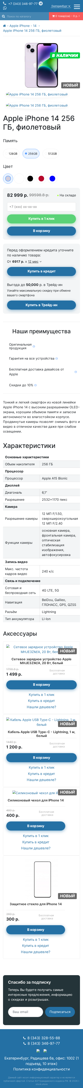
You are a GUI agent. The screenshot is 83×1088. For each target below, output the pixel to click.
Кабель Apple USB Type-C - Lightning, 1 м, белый (41, 734)
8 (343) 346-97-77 (44, 1043)
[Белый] (19, 179)
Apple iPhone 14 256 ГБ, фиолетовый (32, 31)
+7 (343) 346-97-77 (23, 4)
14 (35, 26)
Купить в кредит (42, 271)
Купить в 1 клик (41, 695)
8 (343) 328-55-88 (43, 1038)
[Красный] (41, 179)
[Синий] (52, 179)
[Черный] (30, 179)
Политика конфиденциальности (41, 1069)
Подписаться (60, 1012)
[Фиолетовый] (8, 179)
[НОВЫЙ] (41, 878)
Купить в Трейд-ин (41, 305)
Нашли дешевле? (41, 707)
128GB (13, 153)
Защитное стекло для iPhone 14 (36, 904)
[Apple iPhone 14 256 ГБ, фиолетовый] (37, 94)
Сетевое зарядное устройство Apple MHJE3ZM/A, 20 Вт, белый (41, 661)
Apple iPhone (19, 26)
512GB (52, 153)
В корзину (41, 231)
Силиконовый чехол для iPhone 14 (36, 800)
